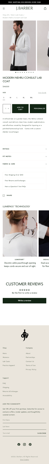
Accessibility (7, 395)
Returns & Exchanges (10, 391)
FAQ (4, 383)
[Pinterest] (30, 444)
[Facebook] (18, 444)
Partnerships (30, 357)
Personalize (39, 108)
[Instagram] (24, 444)
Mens (5, 353)
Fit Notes (7, 156)
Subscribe (41, 433)
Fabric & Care (9, 164)
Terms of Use (31, 365)
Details (6, 149)
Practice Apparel (9, 365)
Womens (6, 357)
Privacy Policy (31, 369)
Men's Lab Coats (17, 15)
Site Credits (24, 460)
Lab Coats (6, 361)
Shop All (6, 15)
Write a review (24, 301)
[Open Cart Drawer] (45, 8)
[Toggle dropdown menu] (7, 108)
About (28, 353)
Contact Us (30, 361)
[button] (15, 72)
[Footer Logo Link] (24, 335)
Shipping (6, 387)
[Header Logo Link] (24, 8)
